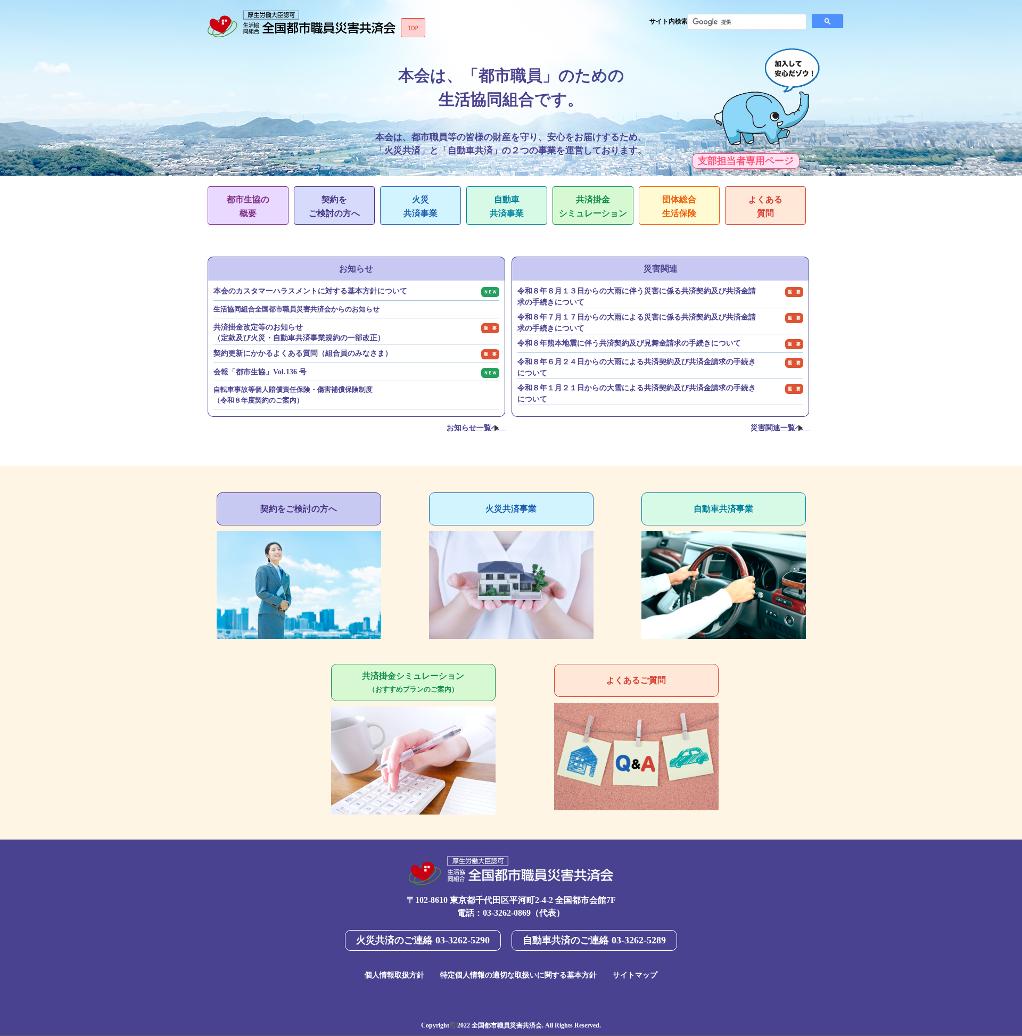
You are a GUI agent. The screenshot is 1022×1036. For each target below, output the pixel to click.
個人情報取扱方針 (394, 975)
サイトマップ (635, 975)
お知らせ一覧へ (473, 427)
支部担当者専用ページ (746, 160)
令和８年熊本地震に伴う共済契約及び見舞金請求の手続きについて (629, 343)
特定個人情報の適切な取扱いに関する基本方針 (518, 975)
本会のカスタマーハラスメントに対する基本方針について (310, 291)
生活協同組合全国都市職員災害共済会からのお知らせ (296, 309)
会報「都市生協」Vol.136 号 (260, 372)
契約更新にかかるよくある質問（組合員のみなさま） (302, 353)
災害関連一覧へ (777, 427)
